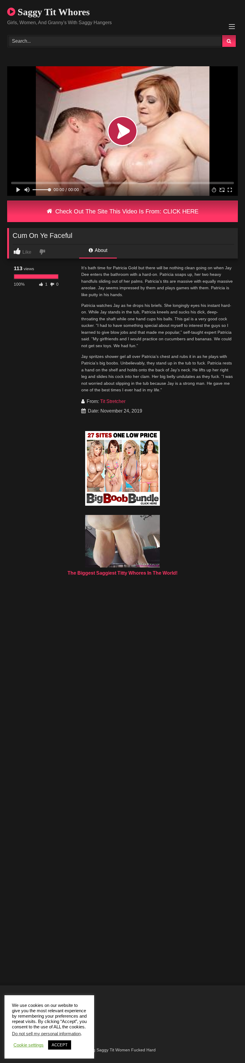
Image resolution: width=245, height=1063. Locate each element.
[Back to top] (226, 1045)
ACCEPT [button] (60, 1045)
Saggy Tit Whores (52, 12)
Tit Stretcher (112, 401)
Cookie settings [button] (28, 1045)
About (100, 250)
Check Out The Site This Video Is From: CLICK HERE (125, 211)
